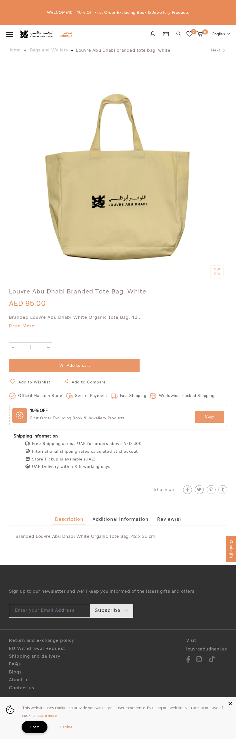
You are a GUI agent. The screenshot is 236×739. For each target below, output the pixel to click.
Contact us (21, 688)
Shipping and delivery (34, 656)
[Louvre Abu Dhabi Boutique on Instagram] (199, 660)
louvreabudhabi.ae (206, 649)
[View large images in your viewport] (217, 272)
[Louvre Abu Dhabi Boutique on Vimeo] (212, 660)
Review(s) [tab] (169, 519)
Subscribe (108, 610)
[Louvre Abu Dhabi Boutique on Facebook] (188, 660)
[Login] (154, 34)
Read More (22, 326)
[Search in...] (179, 34)
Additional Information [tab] (120, 519)
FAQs (15, 664)
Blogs (15, 672)
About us (19, 680)
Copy (209, 417)
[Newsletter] (167, 35)
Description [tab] (69, 519)
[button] (221, 34)
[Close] (230, 703)
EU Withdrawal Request (37, 649)
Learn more (47, 716)
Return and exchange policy (41, 641)
